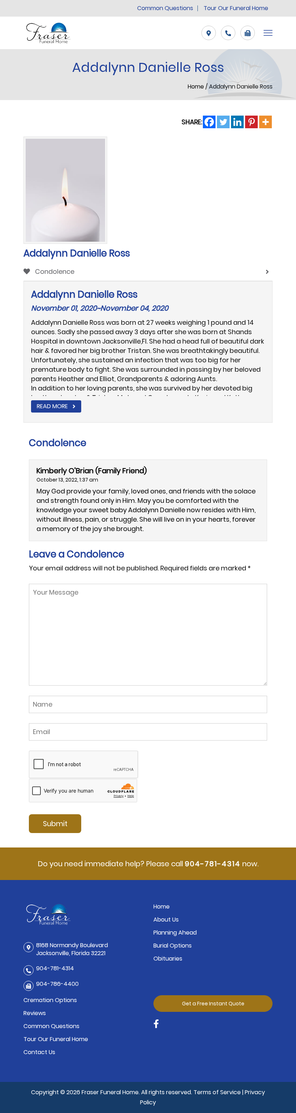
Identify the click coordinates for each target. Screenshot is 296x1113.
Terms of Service (217, 1092)
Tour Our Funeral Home (236, 8)
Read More (52, 406)
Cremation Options (50, 1000)
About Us (166, 919)
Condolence (54, 271)
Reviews (34, 1013)
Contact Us (39, 1052)
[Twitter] (223, 122)
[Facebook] (209, 122)
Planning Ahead (175, 932)
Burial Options (172, 945)
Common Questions (165, 8)
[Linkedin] (237, 122)
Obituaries (167, 958)
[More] (265, 122)
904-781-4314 (212, 864)
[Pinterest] (251, 122)
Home (196, 86)
